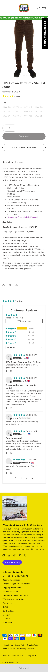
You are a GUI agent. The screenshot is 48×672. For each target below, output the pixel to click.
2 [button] (21, 478)
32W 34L (17, 112)
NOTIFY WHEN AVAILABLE (24, 147)
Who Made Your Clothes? (13, 599)
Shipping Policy (33, 645)
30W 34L (28, 107)
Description (7, 162)
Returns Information (11, 580)
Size (4, 103)
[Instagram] (9, 555)
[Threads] (25, 555)
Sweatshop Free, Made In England (22, 217)
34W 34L (38, 112)
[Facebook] (3, 555)
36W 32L (6, 116)
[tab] (8, 162)
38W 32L (28, 116)
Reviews (19, 162)
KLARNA (6, 618)
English (31, 656)
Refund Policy (20, 645)
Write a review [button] (24, 321)
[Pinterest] (20, 555)
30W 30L (6, 107)
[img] (19, 355)
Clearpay (6, 615)
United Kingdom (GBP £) (11, 656)
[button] (8, 301)
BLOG (5, 607)
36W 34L (17, 116)
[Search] (38, 8)
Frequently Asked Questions (15, 595)
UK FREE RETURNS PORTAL (15, 576)
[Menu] (4, 8)
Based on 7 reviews (14, 317)
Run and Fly (13, 662)
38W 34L (38, 116)
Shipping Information (11, 587)
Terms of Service (8, 648)
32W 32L (6, 112)
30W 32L (17, 107)
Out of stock (24, 668)
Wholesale (7, 622)
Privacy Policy (7, 645)
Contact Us (7, 603)
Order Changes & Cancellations (16, 583)
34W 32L (28, 112)
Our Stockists (8, 611)
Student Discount (10, 591)
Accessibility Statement (25, 648)
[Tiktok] (14, 555)
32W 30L (38, 107)
